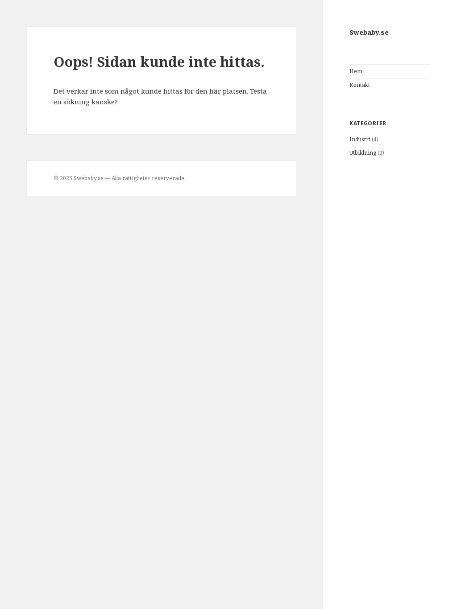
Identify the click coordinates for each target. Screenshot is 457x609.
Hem (355, 71)
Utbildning (362, 152)
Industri (359, 139)
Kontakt (359, 85)
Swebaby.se (369, 32)
